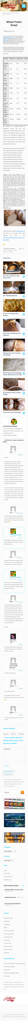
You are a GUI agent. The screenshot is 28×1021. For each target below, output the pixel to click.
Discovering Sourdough (11, 885)
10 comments (10, 252)
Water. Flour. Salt (8, 949)
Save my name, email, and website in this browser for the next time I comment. (13, 740)
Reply (20, 454)
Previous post (9, 771)
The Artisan (7, 976)
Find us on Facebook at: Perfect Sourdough (14, 963)
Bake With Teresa (8, 918)
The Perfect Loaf (8, 946)
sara (11, 512)
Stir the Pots (7, 940)
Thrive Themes (11, 1016)
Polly (11, 452)
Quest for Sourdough (9, 930)
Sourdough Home (8, 937)
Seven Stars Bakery (9, 934)
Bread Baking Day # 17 (8, 37)
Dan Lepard (7, 924)
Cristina (12, 686)
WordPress (23, 1016)
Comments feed (8, 876)
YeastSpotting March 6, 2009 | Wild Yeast (14, 665)
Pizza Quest (7, 969)
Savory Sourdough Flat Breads (12, 903)
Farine (5, 927)
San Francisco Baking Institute (11, 973)
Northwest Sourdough (9, 966)
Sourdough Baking (9, 248)
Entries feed (7, 873)
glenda (12, 712)
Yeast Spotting (20, 231)
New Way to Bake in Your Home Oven (14, 889)
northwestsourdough (8, 250)
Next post (6, 774)
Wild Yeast (5, 40)
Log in (5, 870)
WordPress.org (7, 879)
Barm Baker (7, 921)
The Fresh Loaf (7, 943)
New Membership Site (10, 897)
